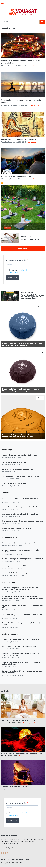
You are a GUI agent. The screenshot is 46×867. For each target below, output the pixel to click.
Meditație (21, 756)
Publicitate (23, 249)
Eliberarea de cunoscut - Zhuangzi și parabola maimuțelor (22, 521)
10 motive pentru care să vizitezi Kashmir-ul (16, 786)
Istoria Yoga (31, 142)
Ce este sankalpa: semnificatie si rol (16, 176)
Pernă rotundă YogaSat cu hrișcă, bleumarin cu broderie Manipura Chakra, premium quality (22, 344)
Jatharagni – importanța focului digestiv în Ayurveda (20, 639)
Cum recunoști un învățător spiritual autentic (17, 469)
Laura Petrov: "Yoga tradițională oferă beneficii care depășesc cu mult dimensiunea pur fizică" (20, 588)
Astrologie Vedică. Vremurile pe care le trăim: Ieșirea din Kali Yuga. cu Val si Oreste (32, 296)
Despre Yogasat (7, 858)
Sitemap (28, 860)
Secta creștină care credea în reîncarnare (16, 528)
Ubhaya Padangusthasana (30, 239)
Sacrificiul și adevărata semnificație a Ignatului (18, 543)
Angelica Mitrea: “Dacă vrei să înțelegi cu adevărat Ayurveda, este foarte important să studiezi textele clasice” (23, 597)
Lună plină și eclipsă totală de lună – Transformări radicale (22, 753)
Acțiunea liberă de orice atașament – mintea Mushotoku (21, 507)
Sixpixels (31, 863)
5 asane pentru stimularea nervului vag (15, 462)
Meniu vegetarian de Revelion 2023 (14, 566)
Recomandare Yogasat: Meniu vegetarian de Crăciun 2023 (22, 559)
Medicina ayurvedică (29, 723)
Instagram (6, 853)
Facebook (2, 853)
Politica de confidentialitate (12, 860)
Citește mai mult (15, 843)
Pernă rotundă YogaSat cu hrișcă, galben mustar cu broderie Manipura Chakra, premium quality (20, 436)
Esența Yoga (32, 66)
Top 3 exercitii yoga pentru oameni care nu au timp (19, 720)
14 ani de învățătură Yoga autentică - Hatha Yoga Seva (21, 476)
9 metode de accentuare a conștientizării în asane (19, 455)
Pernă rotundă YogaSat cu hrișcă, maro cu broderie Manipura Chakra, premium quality (20, 390)
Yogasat (23, 12)
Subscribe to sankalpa (2, 183)
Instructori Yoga (23, 789)
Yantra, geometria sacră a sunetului (14, 483)
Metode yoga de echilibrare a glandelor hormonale (20, 646)
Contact (18, 858)
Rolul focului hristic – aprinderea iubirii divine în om (20, 514)
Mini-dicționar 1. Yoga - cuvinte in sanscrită (18, 139)
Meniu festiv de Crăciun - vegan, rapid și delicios (19, 573)
